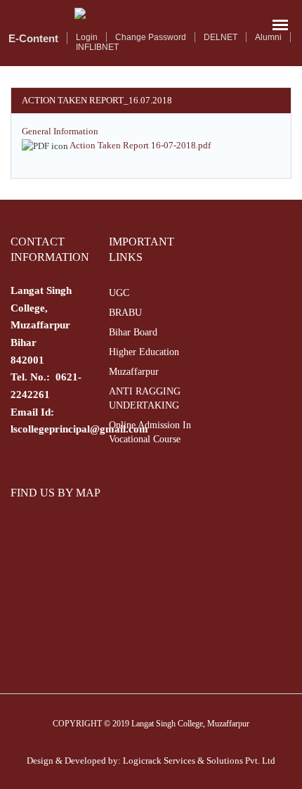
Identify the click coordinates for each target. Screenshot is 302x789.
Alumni (268, 37)
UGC (119, 293)
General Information (60, 131)
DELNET (220, 37)
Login (87, 37)
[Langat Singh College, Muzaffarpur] (151, 14)
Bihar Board (133, 332)
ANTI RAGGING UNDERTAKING (144, 398)
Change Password (150, 37)
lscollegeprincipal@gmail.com (79, 429)
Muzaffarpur (134, 371)
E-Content (33, 38)
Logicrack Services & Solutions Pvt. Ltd (199, 760)
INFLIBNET (97, 47)
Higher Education (144, 352)
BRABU (125, 312)
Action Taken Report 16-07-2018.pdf (140, 145)
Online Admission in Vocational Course (150, 432)
